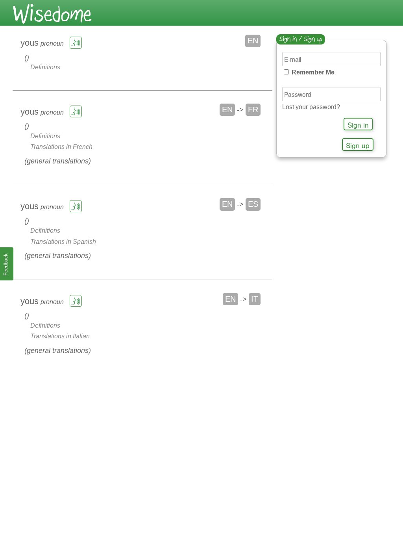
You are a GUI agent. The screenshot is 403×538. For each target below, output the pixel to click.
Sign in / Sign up (300, 40)
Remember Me (312, 72)
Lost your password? (311, 107)
